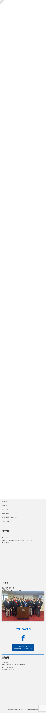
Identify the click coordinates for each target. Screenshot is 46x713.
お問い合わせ (5, 513)
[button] (23, 647)
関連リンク (5, 509)
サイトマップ (5, 521)
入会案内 (4, 501)
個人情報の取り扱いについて (10, 517)
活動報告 (4, 505)
